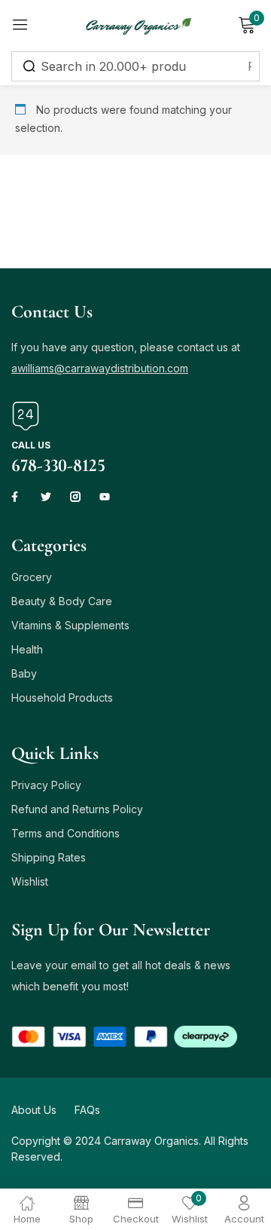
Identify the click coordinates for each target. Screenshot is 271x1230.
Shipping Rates (48, 857)
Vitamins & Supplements (70, 625)
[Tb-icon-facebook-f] (16, 496)
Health (27, 649)
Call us (30, 445)
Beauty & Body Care (61, 601)
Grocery (31, 577)
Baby (24, 673)
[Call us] (25, 416)
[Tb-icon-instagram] (75, 496)
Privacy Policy (46, 785)
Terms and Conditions (65, 833)
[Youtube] (104, 496)
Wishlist (29, 881)
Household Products (62, 697)
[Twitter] (46, 496)
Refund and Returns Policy (77, 809)
